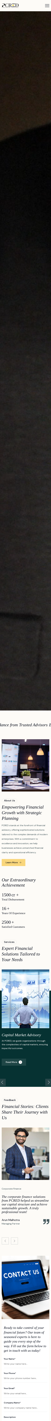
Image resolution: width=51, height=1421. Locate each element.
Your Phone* (10, 1373)
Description (10, 1417)
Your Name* (9, 1359)
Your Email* (9, 1388)
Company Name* (12, 1402)
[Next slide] (14, 1240)
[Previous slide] (5, 1240)
